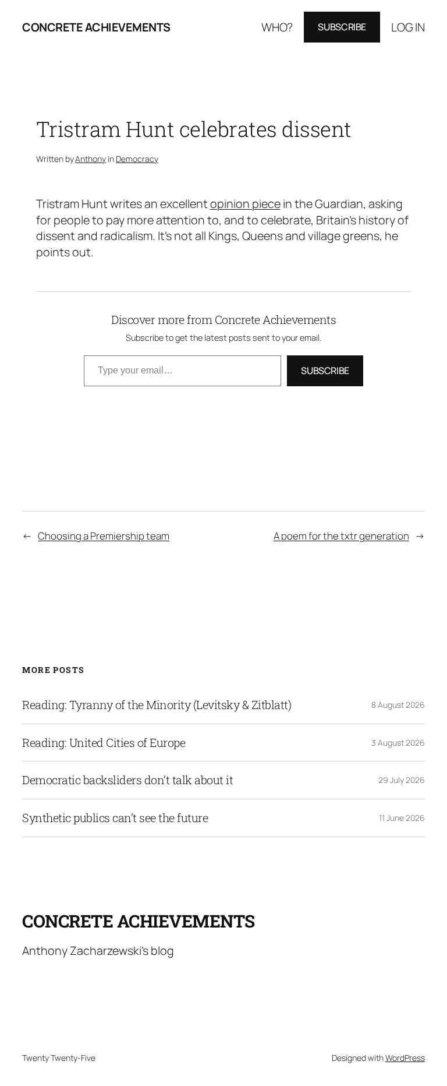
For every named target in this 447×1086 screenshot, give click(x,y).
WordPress (405, 1057)
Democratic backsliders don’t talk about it (127, 780)
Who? (277, 27)
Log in (407, 27)
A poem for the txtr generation (341, 535)
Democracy (137, 158)
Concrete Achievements (96, 27)
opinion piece (245, 203)
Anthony (90, 158)
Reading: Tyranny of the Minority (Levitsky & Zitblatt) (156, 705)
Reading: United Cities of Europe (103, 743)
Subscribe (342, 26)
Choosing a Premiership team (103, 535)
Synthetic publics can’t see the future (115, 818)
